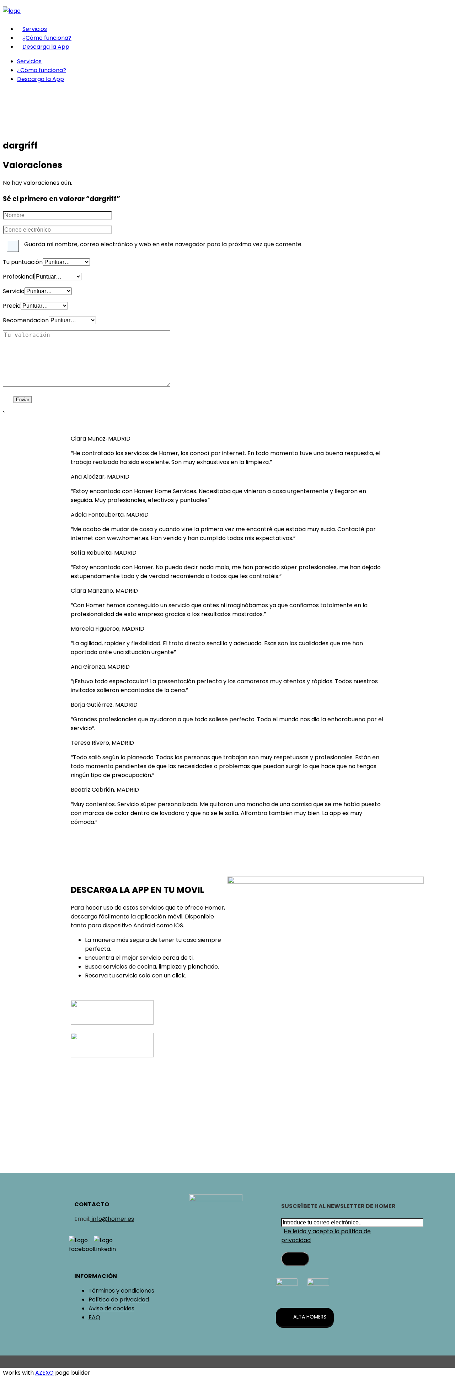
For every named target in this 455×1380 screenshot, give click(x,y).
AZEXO (44, 1373)
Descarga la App (45, 47)
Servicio (14, 291)
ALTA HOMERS (309, 1316)
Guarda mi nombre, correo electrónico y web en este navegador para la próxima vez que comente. (163, 244)
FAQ (94, 1317)
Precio (12, 306)
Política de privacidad (119, 1299)
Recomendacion (26, 320)
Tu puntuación (23, 262)
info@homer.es (112, 1219)
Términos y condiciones (121, 1291)
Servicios (34, 29)
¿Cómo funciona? (46, 38)
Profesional (18, 277)
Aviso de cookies (111, 1308)
